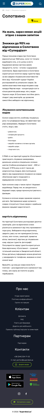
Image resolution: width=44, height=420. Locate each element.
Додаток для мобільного (22, 326)
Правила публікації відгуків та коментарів (22, 330)
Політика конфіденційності (22, 299)
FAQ (22, 319)
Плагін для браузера (22, 323)
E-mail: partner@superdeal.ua (22, 360)
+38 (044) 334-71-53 (22, 357)
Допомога (22, 316)
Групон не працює (22, 303)
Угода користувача (22, 296)
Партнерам (22, 343)
